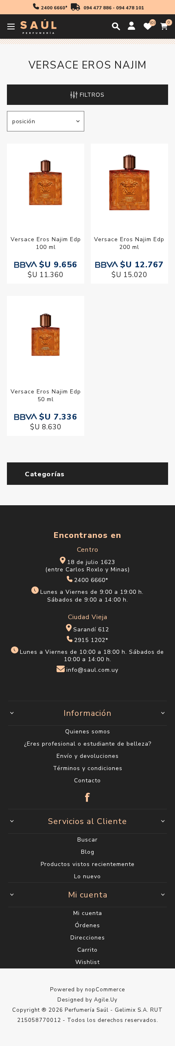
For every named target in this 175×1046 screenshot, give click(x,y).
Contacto (87, 780)
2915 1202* (91, 640)
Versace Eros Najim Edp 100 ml (46, 243)
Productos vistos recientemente (88, 864)
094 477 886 (97, 8)
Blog (87, 852)
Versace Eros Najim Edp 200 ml (129, 243)
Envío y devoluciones (88, 756)
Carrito (87, 950)
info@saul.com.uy (92, 670)
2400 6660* (54, 8)
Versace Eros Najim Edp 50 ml (46, 395)
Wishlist (87, 962)
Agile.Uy (106, 1000)
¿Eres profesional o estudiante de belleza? (87, 744)
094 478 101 (130, 8)
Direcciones (87, 938)
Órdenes (87, 925)
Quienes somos (87, 731)
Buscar (87, 840)
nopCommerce (105, 989)
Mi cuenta (87, 913)
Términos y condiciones (87, 768)
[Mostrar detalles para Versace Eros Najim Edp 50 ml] (45, 335)
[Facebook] (87, 793)
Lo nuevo (87, 876)
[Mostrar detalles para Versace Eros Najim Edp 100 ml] (45, 183)
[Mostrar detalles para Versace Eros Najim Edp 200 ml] (129, 183)
